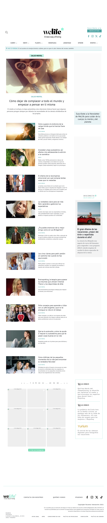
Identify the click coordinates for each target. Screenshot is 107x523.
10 (39, 383)
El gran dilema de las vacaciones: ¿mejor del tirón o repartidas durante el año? (87, 233)
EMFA (43, 516)
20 (50, 383)
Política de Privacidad (70, 516)
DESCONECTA (89, 196)
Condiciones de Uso (54, 516)
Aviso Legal (35, 516)
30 (54, 383)
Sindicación (84, 516)
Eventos (93, 43)
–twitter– (96, 496)
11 (43, 383)
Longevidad (67, 43)
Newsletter (94, 31)
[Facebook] (88, 36)
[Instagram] (92, 36)
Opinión (80, 43)
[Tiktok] (100, 36)
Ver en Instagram (37, 450)
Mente (25, 43)
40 (58, 383)
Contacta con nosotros (33, 497)
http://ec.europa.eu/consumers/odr (94, 511)
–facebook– (87, 496)
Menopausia (52, 43)
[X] (96, 36)
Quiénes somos (59, 497)
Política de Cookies (97, 516)
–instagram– (92, 496)
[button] (17, 398)
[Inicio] (53, 38)
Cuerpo (12, 43)
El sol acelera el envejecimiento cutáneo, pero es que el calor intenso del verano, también (46, 48)
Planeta (38, 43)
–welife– (101, 496)
